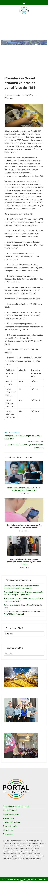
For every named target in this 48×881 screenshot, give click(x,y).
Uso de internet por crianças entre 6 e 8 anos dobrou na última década (24, 526)
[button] (24, 3)
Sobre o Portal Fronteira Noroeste (16, 806)
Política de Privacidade (11, 822)
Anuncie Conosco (9, 810)
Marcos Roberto (13, 95)
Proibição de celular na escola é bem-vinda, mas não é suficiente (24, 489)
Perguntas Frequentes (11, 814)
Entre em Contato (10, 826)
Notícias (10, 98)
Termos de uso (8, 818)
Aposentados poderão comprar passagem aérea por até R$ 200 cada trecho (24, 561)
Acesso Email (8, 830)
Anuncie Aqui (8, 834)
